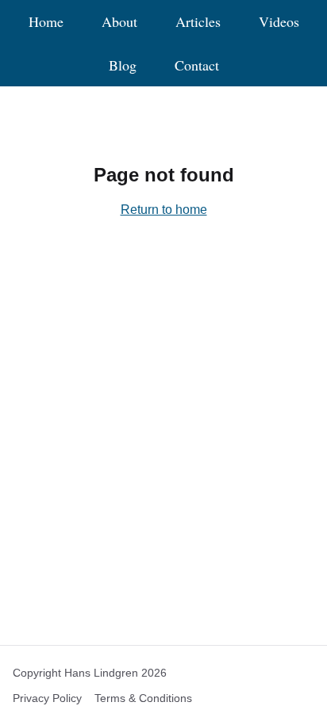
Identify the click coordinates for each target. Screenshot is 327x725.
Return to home (164, 209)
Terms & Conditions (143, 698)
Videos (279, 22)
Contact (197, 65)
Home (46, 22)
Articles (198, 22)
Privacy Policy (47, 698)
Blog (123, 65)
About (119, 22)
